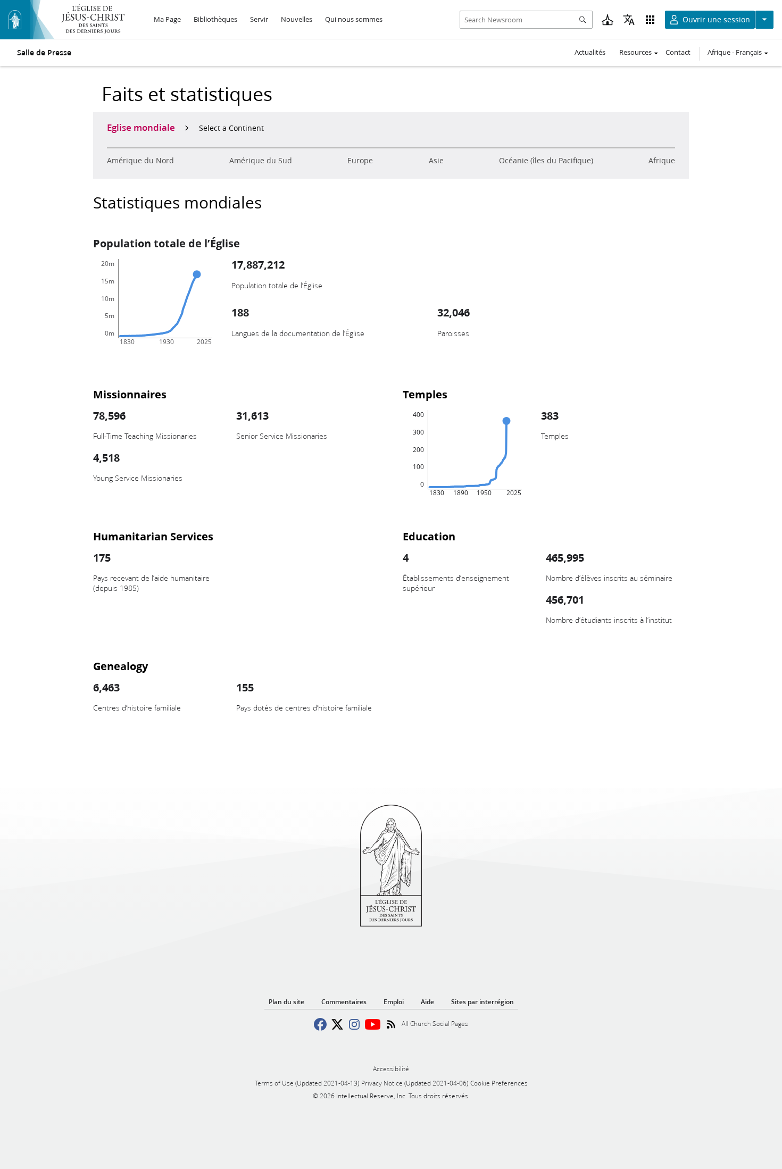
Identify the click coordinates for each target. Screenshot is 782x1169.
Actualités (590, 52)
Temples (425, 394)
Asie (436, 160)
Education (429, 536)
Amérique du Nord (140, 160)
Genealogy (120, 665)
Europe (360, 160)
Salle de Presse (44, 52)
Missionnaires (130, 394)
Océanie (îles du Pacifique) (546, 160)
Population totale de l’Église (166, 243)
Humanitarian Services (153, 536)
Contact (678, 52)
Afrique (661, 160)
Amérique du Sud (260, 160)
